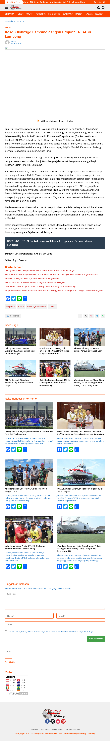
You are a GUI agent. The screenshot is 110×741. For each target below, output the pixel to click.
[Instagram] (58, 721)
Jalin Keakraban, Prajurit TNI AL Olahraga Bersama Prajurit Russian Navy (40, 286)
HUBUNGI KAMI (73, 729)
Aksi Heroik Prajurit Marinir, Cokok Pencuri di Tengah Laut (32, 278)
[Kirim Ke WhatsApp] (103, 316)
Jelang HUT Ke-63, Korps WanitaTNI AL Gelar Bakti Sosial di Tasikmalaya (39, 270)
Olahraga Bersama (36, 306)
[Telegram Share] (97, 316)
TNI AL (8, 27)
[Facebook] (47, 721)
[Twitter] (52, 721)
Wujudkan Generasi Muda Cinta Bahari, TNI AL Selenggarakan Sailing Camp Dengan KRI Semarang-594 (54, 290)
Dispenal (10, 306)
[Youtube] (63, 721)
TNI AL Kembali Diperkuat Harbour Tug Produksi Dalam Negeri (35, 282)
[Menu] (7, 7)
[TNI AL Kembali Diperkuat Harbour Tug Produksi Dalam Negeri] (20, 368)
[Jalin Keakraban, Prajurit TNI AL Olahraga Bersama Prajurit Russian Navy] (55, 368)
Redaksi (14, 41)
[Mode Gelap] (98, 7)
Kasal (21, 306)
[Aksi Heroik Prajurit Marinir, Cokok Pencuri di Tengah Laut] (89, 337)
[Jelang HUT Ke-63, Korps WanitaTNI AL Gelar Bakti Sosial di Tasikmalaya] (20, 337)
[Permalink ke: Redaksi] (7, 42)
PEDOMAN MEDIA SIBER (52, 729)
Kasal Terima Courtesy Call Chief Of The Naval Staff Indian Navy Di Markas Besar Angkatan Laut (51, 274)
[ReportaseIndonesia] (16, 7)
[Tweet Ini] (86, 316)
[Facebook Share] (80, 316)
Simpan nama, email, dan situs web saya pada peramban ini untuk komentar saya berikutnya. (50, 631)
